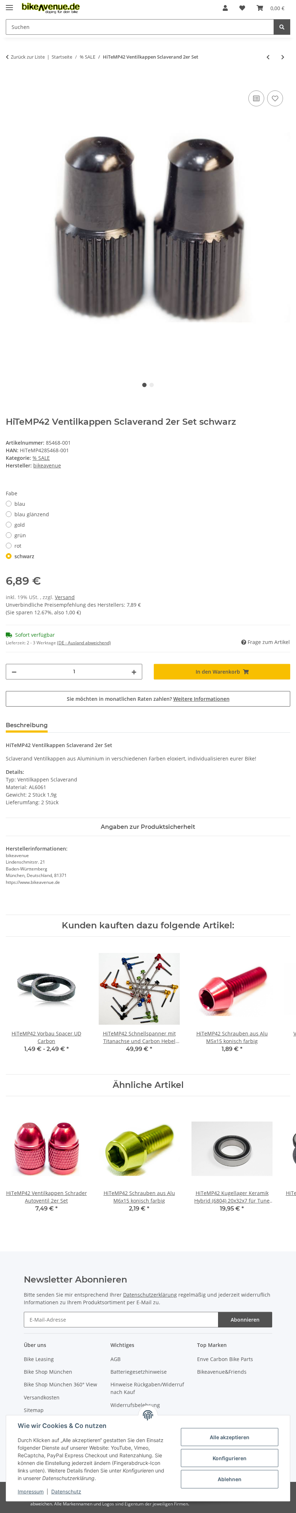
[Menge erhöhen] (134, 671)
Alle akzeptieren (229, 1437)
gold (19, 524)
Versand (65, 597)
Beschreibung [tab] (27, 725)
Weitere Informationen (201, 698)
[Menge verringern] (14, 671)
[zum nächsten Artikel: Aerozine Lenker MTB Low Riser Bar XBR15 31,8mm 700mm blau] (282, 57)
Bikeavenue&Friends (222, 1371)
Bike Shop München (48, 1371)
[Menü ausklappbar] (9, 4)
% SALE (41, 457)
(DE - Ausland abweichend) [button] (84, 643)
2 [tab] (151, 385)
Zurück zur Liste (28, 57)
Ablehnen (229, 1479)
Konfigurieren (230, 1458)
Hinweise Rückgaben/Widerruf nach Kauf (147, 1388)
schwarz (24, 556)
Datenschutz (66, 1491)
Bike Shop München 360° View (60, 1384)
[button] (225, 8)
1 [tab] (144, 385)
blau (19, 503)
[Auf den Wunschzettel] (275, 98)
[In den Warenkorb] (11, 81)
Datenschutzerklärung (150, 1294)
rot (17, 545)
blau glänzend (31, 514)
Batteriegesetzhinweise (138, 1371)
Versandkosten (42, 1397)
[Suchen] (282, 27)
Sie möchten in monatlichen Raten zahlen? (148, 698)
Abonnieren (245, 1319)
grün (20, 535)
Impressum (31, 1491)
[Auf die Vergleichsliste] (256, 98)
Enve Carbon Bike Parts (225, 1359)
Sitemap (34, 1410)
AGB (115, 1359)
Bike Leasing (39, 1359)
